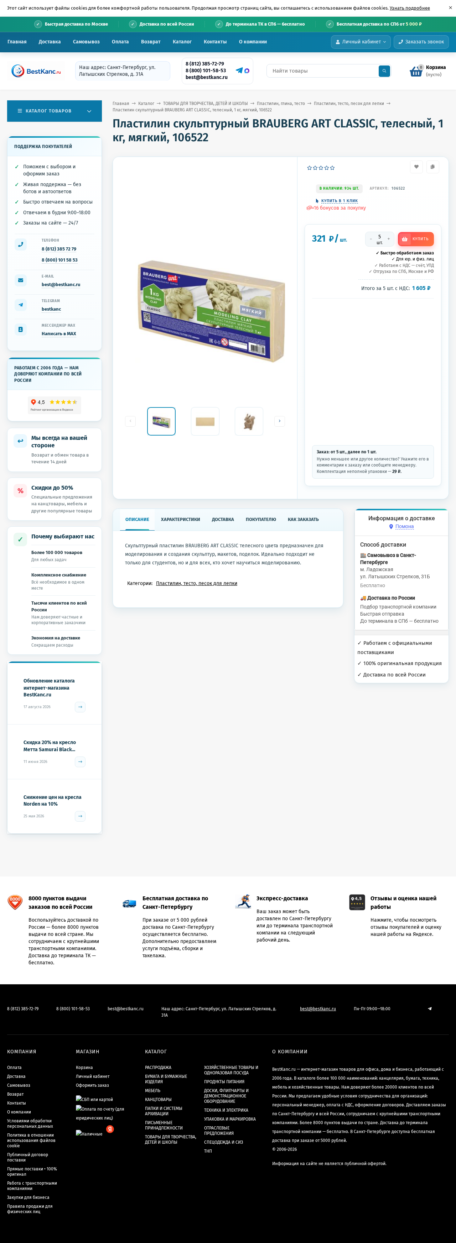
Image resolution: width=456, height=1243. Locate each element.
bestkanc (51, 309)
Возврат (151, 42)
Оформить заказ (92, 1085)
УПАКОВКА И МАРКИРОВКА (230, 1119)
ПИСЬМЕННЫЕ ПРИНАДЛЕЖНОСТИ (164, 1125)
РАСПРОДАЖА (158, 1067)
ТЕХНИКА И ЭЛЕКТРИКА (226, 1110)
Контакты (215, 42)
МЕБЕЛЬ (152, 1090)
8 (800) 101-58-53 (206, 71)
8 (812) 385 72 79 (59, 249)
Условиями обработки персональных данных (30, 1123)
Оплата (120, 42)
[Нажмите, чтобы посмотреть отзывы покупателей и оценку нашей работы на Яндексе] (55, 405)
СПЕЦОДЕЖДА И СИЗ (223, 1142)
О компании (253, 42)
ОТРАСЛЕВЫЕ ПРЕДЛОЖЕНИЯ (219, 1131)
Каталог (182, 42)
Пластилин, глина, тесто (281, 103)
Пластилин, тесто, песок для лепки (349, 103)
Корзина (84, 1067)
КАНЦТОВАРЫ (158, 1099)
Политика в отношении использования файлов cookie (31, 1140)
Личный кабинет (92, 1076)
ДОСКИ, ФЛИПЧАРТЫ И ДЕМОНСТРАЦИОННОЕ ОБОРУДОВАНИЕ (226, 1096)
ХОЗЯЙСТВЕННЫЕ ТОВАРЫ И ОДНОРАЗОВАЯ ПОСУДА (231, 1070)
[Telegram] (238, 70)
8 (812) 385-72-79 (205, 64)
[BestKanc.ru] (34, 71)
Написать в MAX (59, 333)
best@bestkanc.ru (207, 77)
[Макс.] (246, 70)
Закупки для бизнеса (28, 1197)
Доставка (50, 42)
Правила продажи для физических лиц (30, 1209)
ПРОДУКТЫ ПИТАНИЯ (224, 1081)
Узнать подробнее (410, 8)
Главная (17, 42)
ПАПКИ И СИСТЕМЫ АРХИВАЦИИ (163, 1111)
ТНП (208, 1151)
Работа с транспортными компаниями (32, 1186)
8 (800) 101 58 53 (60, 260)
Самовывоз (86, 42)
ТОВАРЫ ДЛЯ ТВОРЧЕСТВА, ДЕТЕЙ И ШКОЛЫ (205, 103)
